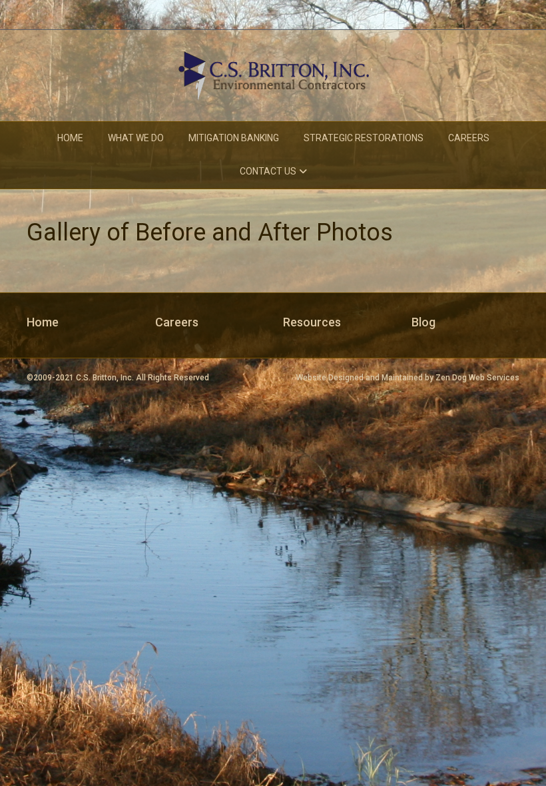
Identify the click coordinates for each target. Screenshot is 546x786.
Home (70, 138)
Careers (468, 138)
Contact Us (268, 171)
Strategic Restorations (363, 138)
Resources (312, 322)
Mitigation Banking (233, 138)
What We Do (136, 138)
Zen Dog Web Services (477, 377)
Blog (423, 322)
